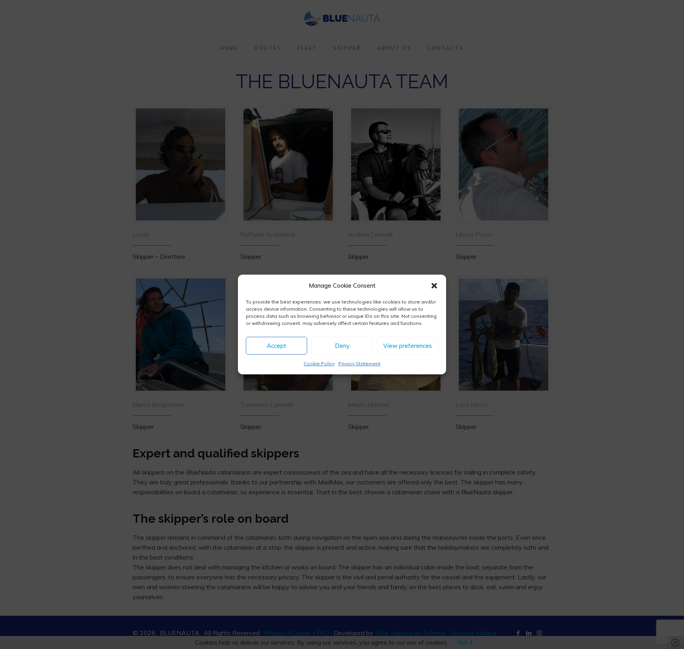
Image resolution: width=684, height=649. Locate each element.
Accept (276, 345)
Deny (342, 345)
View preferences (407, 345)
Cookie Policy (319, 363)
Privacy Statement (359, 363)
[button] (434, 286)
